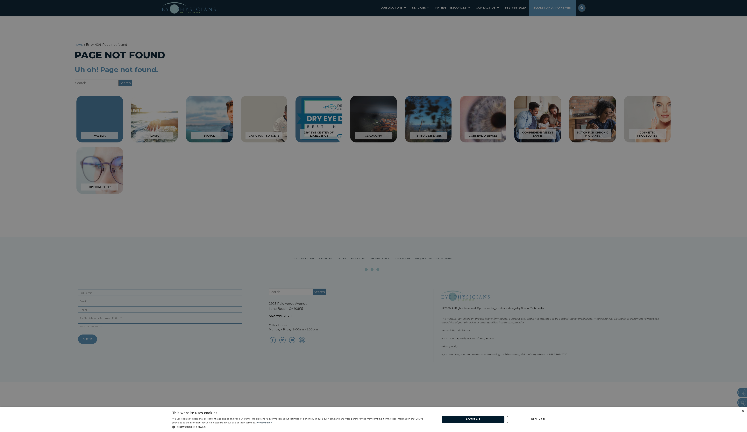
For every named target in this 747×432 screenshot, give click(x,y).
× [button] (742, 411)
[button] (302, 427)
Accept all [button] (473, 419)
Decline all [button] (539, 419)
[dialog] (373, 419)
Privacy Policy (264, 422)
